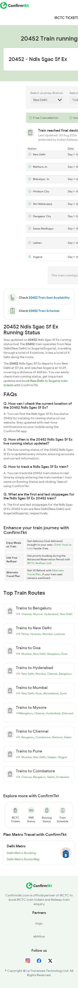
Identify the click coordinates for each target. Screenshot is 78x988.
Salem (68, 737)
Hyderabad (51, 614)
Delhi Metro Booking (21, 853)
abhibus (39, 936)
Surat (63, 693)
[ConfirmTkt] (39, 887)
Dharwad (67, 713)
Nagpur (62, 757)
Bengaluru (53, 653)
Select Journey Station (46, 93)
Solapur (52, 757)
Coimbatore (43, 737)
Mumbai (47, 634)
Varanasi (35, 634)
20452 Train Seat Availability (49, 297)
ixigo (39, 923)
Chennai (26, 614)
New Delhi (66, 614)
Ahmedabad (50, 693)
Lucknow (59, 634)
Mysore (37, 614)
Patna (25, 634)
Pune (64, 653)
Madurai (57, 737)
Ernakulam (62, 777)
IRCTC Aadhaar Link (39, 563)
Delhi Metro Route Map (23, 859)
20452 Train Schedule (44, 310)
